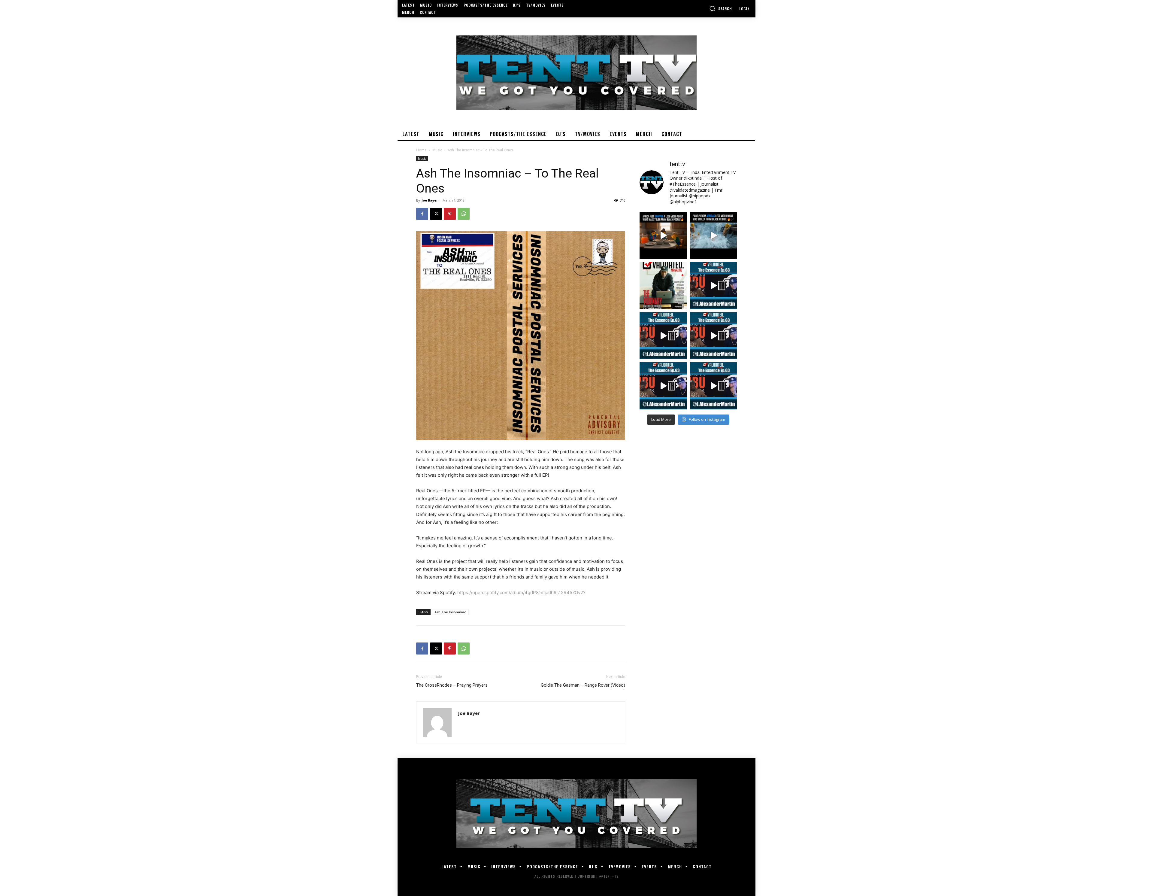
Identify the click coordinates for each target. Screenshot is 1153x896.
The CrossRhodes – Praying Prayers (452, 685)
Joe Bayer (430, 200)
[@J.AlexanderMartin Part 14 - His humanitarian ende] (663, 385)
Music (437, 150)
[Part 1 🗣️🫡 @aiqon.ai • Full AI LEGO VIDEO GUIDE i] (663, 235)
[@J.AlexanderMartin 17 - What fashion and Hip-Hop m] (713, 285)
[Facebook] (422, 214)
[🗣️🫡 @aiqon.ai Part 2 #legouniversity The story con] (713, 235)
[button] (720, 8)
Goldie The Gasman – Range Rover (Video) (583, 685)
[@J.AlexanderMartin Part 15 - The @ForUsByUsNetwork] (713, 335)
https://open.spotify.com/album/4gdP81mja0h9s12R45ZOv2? (521, 592)
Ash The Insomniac (450, 612)
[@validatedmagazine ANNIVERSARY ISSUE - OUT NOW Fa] (663, 285)
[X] (436, 214)
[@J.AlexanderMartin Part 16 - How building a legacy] (663, 335)
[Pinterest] (450, 214)
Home (421, 150)
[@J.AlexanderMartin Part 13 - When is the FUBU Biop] (713, 385)
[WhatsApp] (464, 214)
